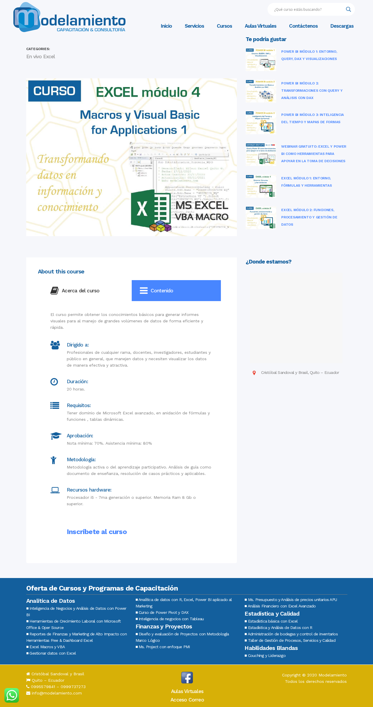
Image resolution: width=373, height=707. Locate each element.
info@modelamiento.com (57, 693)
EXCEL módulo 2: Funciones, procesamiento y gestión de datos (309, 217)
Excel (49, 56)
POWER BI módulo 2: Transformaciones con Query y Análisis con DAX (312, 90)
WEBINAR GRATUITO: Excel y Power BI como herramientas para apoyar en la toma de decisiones (313, 153)
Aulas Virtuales (187, 691)
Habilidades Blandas (271, 647)
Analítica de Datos (50, 600)
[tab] (87, 290)
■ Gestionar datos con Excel (51, 653)
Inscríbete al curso (97, 532)
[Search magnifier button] (348, 9)
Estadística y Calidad (271, 613)
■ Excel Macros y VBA (45, 646)
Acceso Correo (187, 700)
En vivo (34, 56)
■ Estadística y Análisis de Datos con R (278, 627)
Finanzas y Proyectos (164, 626)
